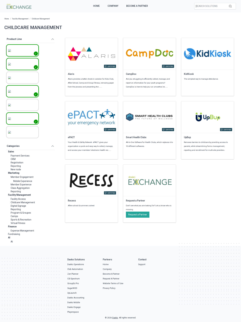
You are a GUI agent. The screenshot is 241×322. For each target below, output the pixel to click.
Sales (11, 151)
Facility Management (19, 195)
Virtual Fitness (18, 223)
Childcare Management (23, 202)
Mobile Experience (22, 181)
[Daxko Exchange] (18, 6)
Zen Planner (72, 274)
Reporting (16, 166)
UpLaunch (72, 293)
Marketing (13, 173)
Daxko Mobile (73, 302)
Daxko (115, 318)
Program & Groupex (21, 212)
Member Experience (21, 184)
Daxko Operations (75, 264)
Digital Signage (18, 206)
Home (96, 6)
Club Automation (75, 269)
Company (113, 6)
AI (9, 237)
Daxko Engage (73, 307)
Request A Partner (111, 279)
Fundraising (14, 234)
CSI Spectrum (73, 279)
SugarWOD (72, 288)
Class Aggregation (20, 188)
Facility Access (18, 199)
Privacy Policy (109, 288)
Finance (12, 226)
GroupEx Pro (73, 283)
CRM (13, 159)
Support (141, 264)
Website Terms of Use (113, 283)
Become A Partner (137, 6)
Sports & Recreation (21, 219)
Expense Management (22, 230)
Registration (17, 162)
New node (16, 169)
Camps (14, 216)
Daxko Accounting (75, 298)
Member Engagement (22, 177)
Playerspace (73, 312)
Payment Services (20, 155)
